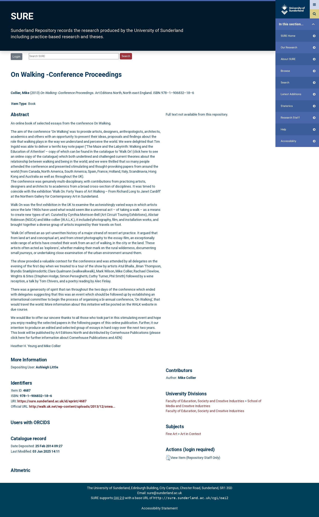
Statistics (287, 106)
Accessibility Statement (159, 508)
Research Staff (290, 117)
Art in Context (190, 434)
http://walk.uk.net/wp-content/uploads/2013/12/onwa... (72, 406)
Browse (285, 71)
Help (283, 129)
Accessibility (288, 141)
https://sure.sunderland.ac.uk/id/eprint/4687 (51, 401)
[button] (168, 457)
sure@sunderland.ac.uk (164, 493)
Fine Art (171, 434)
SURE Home (288, 35)
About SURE (288, 59)
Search (285, 82)
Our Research (289, 47)
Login (16, 56)
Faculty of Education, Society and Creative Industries (205, 401)
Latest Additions (291, 94)
